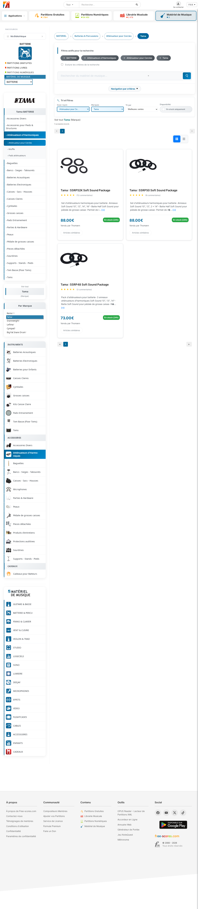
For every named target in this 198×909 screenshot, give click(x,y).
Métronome (123, 839)
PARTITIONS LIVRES (16, 68)
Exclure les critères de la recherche (82, 64)
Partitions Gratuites (94, 811)
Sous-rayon (62, 105)
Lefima (10, 324)
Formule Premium (52, 826)
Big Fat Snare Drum (16, 332)
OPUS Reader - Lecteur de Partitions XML (131, 813)
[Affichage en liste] (183, 138)
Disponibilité (165, 104)
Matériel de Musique (94, 826)
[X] (174, 812)
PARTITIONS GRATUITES (19, 63)
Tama (25, 291)
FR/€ (190, 4)
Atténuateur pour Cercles (139, 58)
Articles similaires (71, 232)
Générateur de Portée (128, 829)
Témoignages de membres (19, 821)
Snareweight (13, 320)
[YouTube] (166, 812)
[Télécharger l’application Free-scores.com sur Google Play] (173, 825)
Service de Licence (53, 821)
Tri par (128, 105)
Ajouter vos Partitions (54, 816)
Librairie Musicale (93, 816)
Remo (11, 313)
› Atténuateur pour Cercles (19, 142)
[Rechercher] (137, 5)
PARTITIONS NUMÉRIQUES (20, 72)
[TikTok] (183, 812)
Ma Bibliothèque (18, 36)
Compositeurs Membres (55, 811)
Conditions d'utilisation (17, 826)
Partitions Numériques (95, 821)
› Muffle (11, 149)
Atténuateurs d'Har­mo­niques (101, 58)
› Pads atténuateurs (16, 155)
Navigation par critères (123, 88)
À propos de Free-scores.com (21, 811)
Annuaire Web (124, 824)
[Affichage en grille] (176, 138)
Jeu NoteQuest (125, 834)
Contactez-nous (14, 816)
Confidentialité (13, 831)
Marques (95, 105)
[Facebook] (158, 812)
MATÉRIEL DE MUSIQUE (18, 76)
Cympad (11, 328)
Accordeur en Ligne (127, 819)
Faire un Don (49, 831)
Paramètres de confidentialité (21, 836)
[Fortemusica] (157, 844)
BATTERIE (72, 58)
